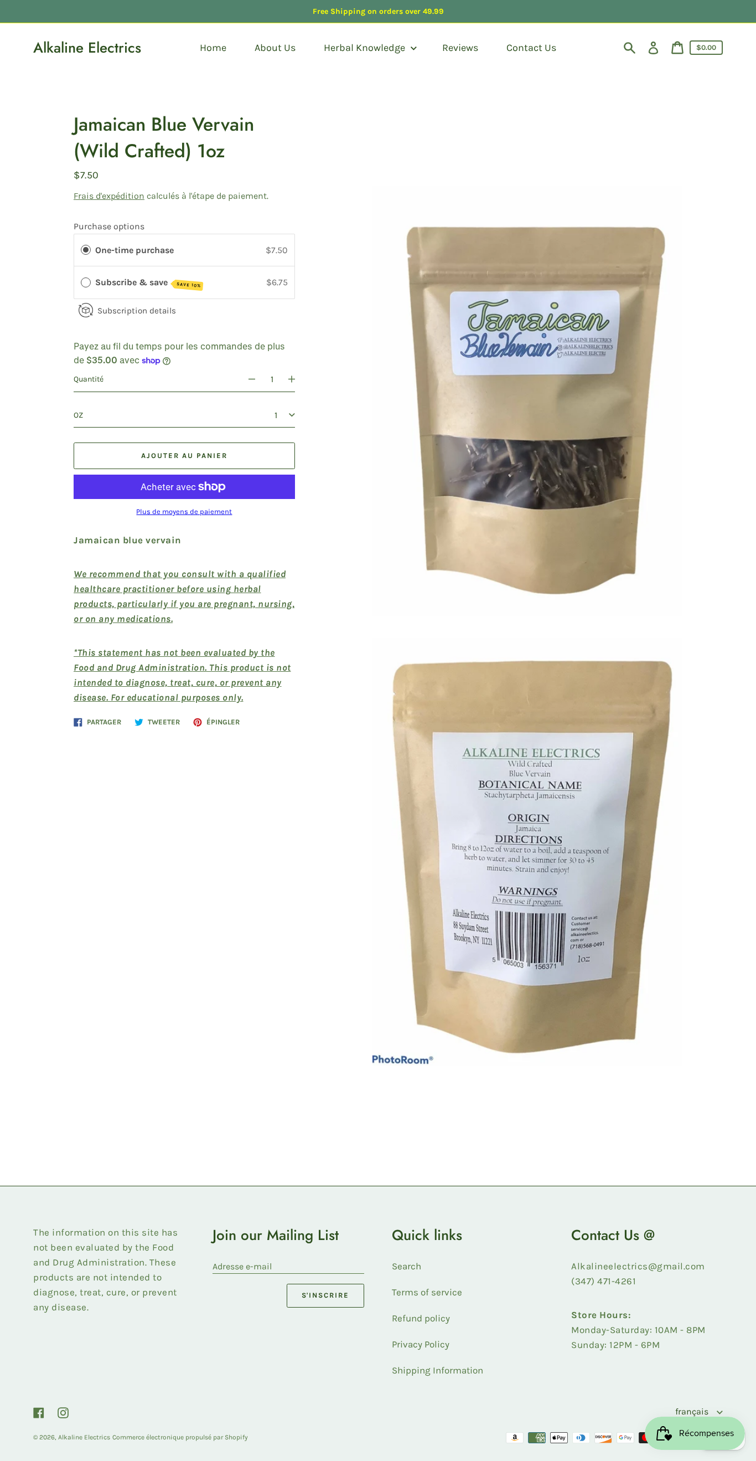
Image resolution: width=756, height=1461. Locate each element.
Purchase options (109, 226)
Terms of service (427, 1292)
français (693, 1411)
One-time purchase (134, 249)
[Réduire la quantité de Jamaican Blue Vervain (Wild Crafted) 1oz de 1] (247, 379)
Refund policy (421, 1318)
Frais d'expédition (109, 195)
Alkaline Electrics (87, 48)
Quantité (88, 379)
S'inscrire (326, 1295)
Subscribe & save (148, 283)
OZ (78, 414)
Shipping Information (437, 1370)
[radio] (86, 250)
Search (406, 1266)
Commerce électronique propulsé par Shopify (180, 1437)
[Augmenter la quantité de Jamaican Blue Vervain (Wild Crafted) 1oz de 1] (296, 379)
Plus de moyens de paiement (184, 512)
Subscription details (136, 310)
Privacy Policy (420, 1344)
